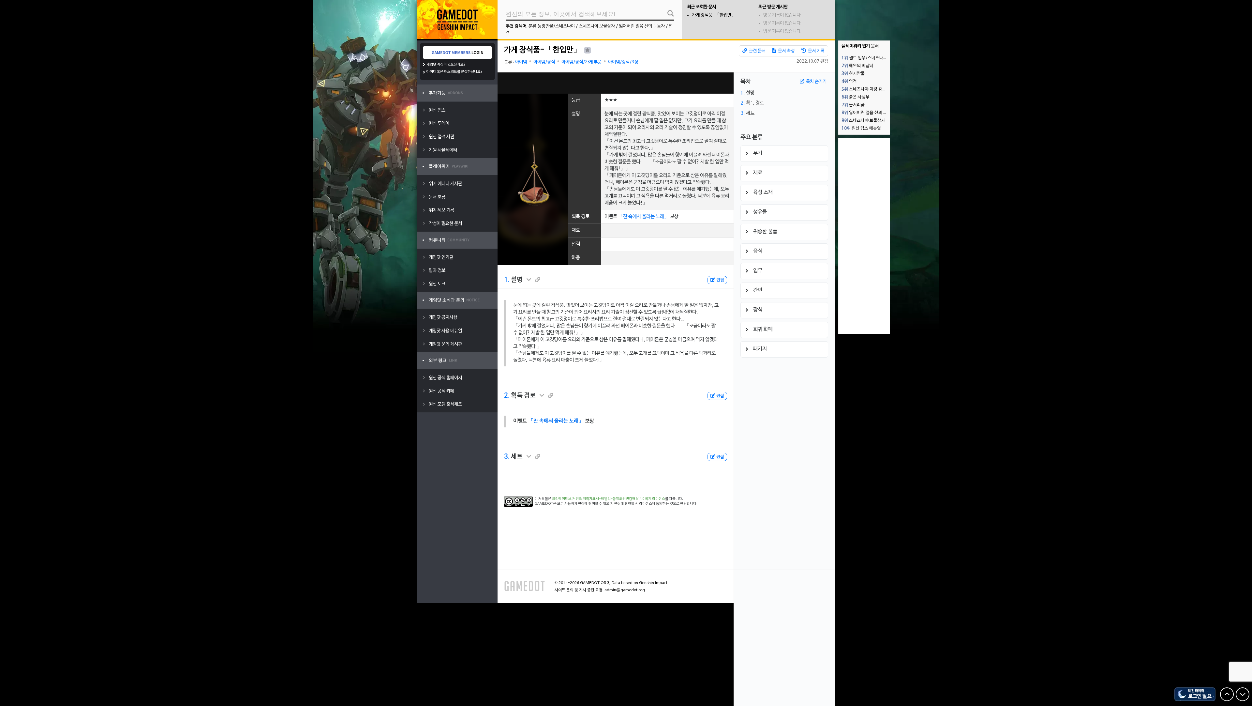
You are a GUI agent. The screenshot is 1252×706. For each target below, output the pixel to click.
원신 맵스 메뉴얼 (861, 128)
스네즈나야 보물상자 (597, 26)
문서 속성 (786, 51)
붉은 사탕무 (856, 97)
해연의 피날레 (857, 66)
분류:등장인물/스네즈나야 (552, 26)
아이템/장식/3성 (623, 62)
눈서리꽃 (853, 105)
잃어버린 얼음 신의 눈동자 (642, 26)
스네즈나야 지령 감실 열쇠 (866, 89)
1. (507, 280)
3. (507, 456)
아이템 (521, 62)
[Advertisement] (615, 83)
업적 (849, 81)
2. (507, 395)
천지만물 (853, 73)
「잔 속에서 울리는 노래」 (643, 216)
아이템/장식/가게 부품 (581, 62)
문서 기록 (816, 51)
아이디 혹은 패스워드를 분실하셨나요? (454, 72)
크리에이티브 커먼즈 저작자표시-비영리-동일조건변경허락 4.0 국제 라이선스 (608, 499)
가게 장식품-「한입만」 (714, 15)
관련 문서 (757, 51)
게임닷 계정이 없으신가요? (446, 65)
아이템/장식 (544, 62)
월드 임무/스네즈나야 (864, 58)
